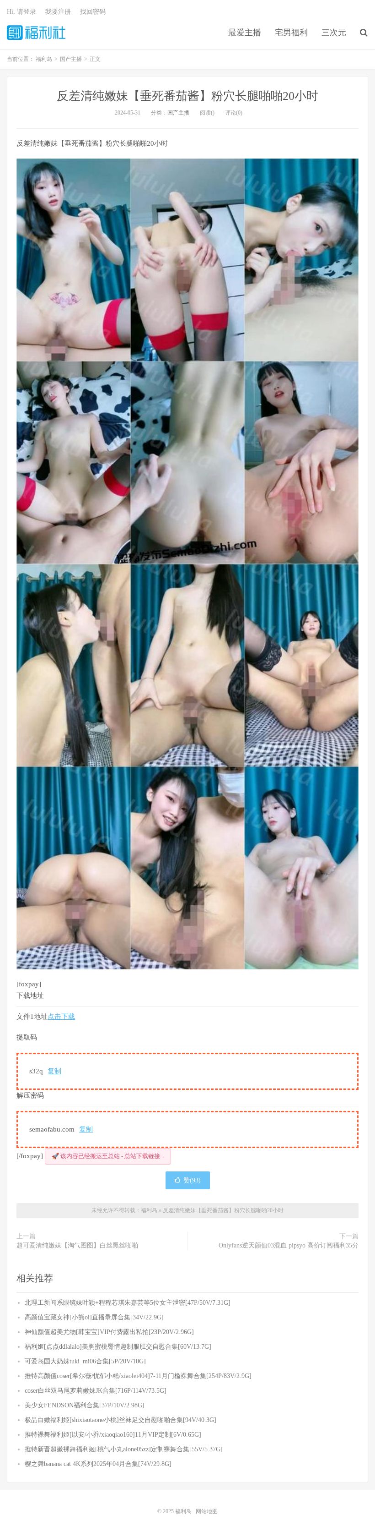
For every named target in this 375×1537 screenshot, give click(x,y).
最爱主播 (244, 32)
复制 (54, 1071)
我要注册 (58, 11)
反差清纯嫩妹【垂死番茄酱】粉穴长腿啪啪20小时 (187, 96)
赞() (192, 1180)
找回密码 (93, 11)
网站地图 (207, 1511)
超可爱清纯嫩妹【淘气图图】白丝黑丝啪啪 (77, 1245)
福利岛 (36, 32)
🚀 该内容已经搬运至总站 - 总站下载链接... (108, 1156)
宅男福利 (291, 32)
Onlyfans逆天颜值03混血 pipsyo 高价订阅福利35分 (289, 1245)
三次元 (333, 32)
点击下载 (61, 1016)
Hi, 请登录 (21, 11)
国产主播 (178, 112)
